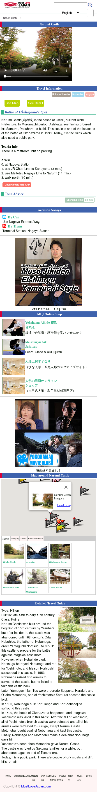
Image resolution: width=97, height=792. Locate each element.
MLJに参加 (80, 778)
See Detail (35, 103)
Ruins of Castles (61, 94)
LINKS (89, 775)
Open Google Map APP (17, 184)
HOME (8, 775)
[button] (78, 521)
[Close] (66, 487)
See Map (12, 103)
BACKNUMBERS (26, 775)
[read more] (64, 505)
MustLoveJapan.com (36, 786)
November (78, 94)
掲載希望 (71, 778)
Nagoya (90, 94)
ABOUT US (35, 778)
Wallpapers (17, 775)
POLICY (62, 775)
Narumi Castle (10, 18)
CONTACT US (44, 778)
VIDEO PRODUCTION (53, 778)
